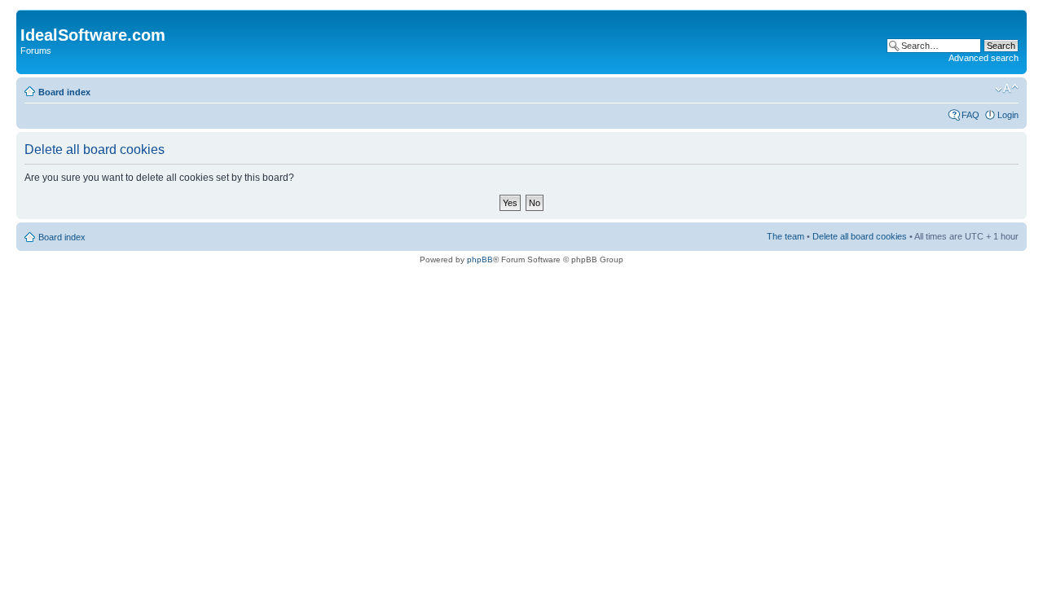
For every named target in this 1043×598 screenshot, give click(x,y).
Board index (64, 92)
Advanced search (983, 58)
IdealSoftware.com (92, 35)
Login (1008, 115)
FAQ (970, 115)
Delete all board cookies (859, 236)
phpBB (480, 259)
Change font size (1007, 88)
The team (785, 236)
